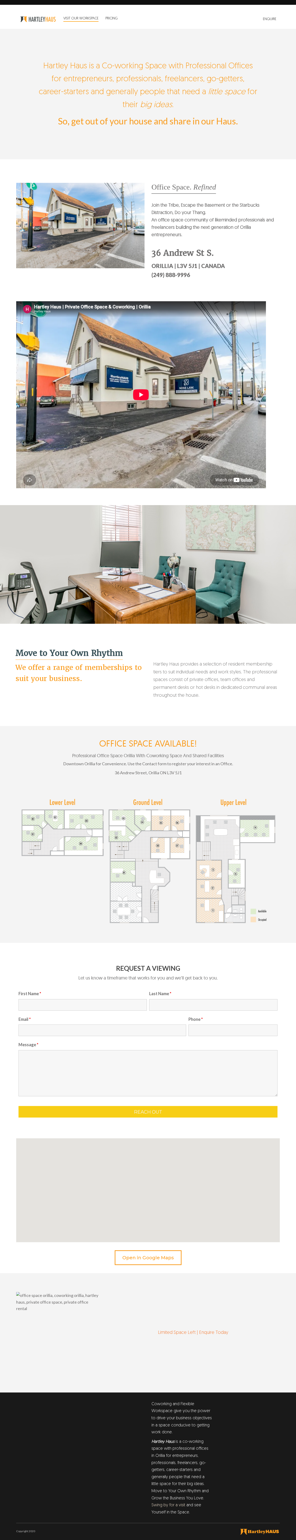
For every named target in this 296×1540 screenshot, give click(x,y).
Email (24, 1019)
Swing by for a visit (168, 1505)
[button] (148, 1187)
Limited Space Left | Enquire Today (193, 1332)
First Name (29, 993)
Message (28, 1044)
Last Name (160, 993)
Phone (195, 1019)
